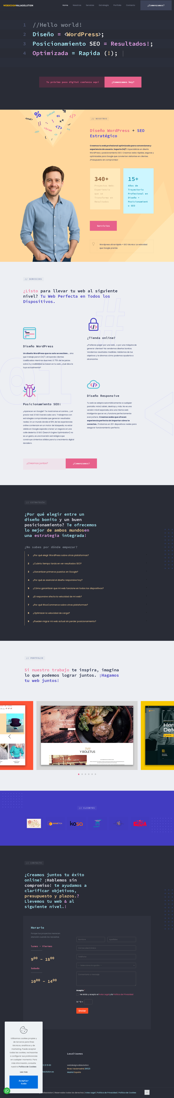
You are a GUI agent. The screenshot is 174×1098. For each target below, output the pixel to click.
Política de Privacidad (123, 994)
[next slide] (164, 736)
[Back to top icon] (147, 1092)
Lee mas (24, 1072)
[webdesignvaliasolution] (18, 5)
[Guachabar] (140, 823)
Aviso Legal (104, 994)
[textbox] (106, 965)
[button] (87, 555)
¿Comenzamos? (156, 5)
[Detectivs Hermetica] (55, 823)
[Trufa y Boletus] (118, 823)
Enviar (82, 1010)
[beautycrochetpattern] (34, 823)
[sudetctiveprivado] (97, 823)
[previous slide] (9, 736)
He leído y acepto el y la (106, 994)
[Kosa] (76, 823)
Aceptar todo (24, 1082)
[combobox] (106, 965)
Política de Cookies (127, 1092)
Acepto (80, 990)
